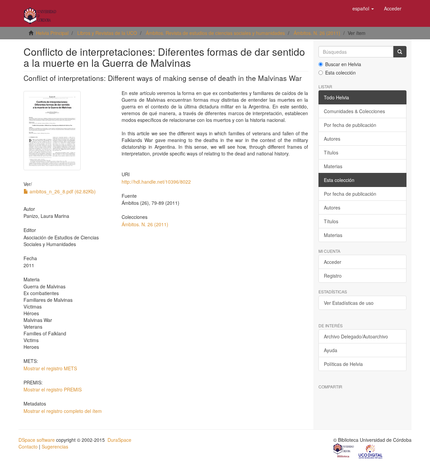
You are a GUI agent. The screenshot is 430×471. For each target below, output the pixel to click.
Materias (333, 166)
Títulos (331, 152)
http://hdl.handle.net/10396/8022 (156, 181)
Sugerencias (55, 446)
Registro (333, 275)
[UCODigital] (370, 451)
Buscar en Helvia (343, 64)
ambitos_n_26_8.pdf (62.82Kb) (62, 191)
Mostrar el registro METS (50, 368)
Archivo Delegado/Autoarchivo (356, 336)
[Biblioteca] (344, 451)
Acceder (332, 261)
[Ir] (399, 51)
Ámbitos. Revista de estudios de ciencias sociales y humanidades (215, 33)
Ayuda (330, 350)
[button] (363, 8)
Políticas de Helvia (343, 364)
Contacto (28, 446)
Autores (332, 138)
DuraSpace (119, 439)
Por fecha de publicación (350, 125)
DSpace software (36, 439)
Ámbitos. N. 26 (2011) (317, 33)
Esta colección (340, 72)
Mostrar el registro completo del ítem (63, 411)
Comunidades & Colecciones (354, 111)
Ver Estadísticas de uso (349, 302)
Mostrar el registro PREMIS (53, 389)
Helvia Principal (52, 33)
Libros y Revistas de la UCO (107, 33)
